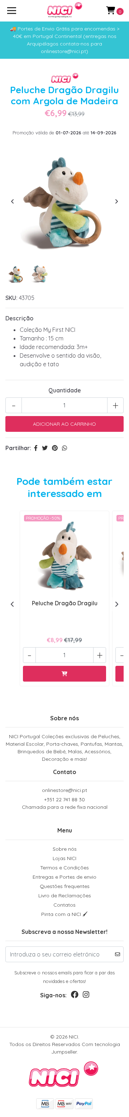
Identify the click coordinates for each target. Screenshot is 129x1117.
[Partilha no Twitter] (45, 448)
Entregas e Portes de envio (64, 877)
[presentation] (12, 201)
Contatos (64, 905)
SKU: (11, 297)
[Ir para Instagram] (86, 996)
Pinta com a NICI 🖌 (64, 914)
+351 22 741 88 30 (65, 803)
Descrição (19, 318)
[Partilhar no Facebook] (36, 448)
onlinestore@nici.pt (64, 790)
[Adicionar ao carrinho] (64, 674)
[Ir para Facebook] (74, 996)
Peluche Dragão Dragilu (64, 603)
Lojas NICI (64, 858)
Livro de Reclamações (64, 895)
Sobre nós (65, 849)
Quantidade (64, 390)
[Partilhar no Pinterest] (55, 448)
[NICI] (64, 11)
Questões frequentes (65, 886)
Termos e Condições (64, 867)
